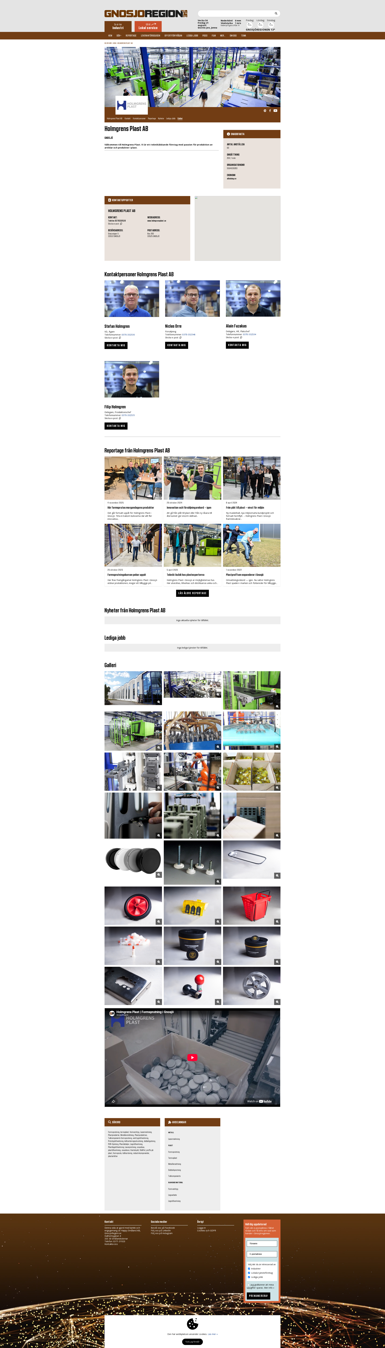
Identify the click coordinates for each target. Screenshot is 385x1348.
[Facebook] (270, 111)
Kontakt (128, 118)
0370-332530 (128, 334)
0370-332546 (188, 334)
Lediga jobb (192, 35)
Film (214, 35)
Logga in (201, 1227)
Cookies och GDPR (206, 1230)
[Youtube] (275, 111)
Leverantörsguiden (150, 35)
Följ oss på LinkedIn (161, 1230)
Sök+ (119, 35)
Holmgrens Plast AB (125, 43)
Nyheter (161, 118)
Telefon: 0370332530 (117, 221)
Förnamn (253, 1243)
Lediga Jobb (171, 118)
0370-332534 (249, 334)
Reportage (131, 35)
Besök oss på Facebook (163, 1227)
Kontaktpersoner (139, 118)
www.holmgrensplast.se (156, 221)
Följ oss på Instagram (161, 1233)
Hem (110, 35)
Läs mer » (213, 1334)
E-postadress (256, 1254)
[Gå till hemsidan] (265, 111)
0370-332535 (128, 415)
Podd (204, 35)
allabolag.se (231, 179)
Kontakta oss (111, 1244)
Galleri (180, 118)
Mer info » (269, 1287)
